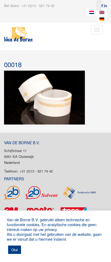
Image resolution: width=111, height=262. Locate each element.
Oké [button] (14, 249)
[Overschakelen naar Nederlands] (91, 12)
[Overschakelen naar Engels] (102, 12)
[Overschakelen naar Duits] (102, 19)
